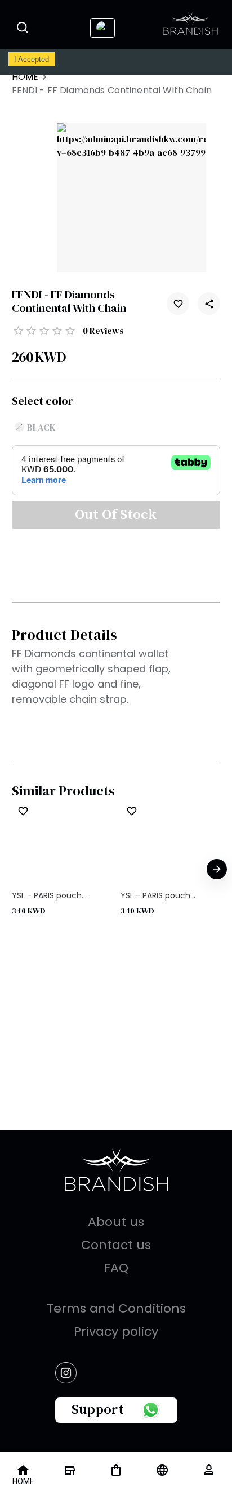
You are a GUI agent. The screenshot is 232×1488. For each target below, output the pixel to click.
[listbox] (116, 869)
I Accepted (31, 59)
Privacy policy (116, 1331)
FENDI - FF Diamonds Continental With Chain (112, 90)
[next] (217, 869)
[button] (31, 142)
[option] (61, 869)
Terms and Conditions (116, 1308)
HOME (25, 76)
